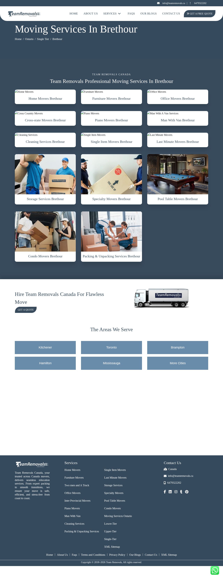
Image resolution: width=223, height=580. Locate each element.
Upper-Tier (110, 531)
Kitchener (45, 347)
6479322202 (200, 3)
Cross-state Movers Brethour (45, 120)
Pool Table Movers (114, 500)
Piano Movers (72, 508)
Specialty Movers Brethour (111, 199)
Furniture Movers (74, 477)
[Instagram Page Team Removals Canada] (176, 492)
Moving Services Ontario (118, 516)
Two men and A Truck (76, 485)
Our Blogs (148, 13)
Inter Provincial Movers (77, 500)
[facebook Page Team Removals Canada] (165, 492)
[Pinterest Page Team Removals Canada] (186, 492)
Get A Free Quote (202, 13)
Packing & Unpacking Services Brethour (111, 256)
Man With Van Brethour (178, 120)
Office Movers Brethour (178, 98)
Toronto (111, 347)
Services (110, 13)
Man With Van (72, 516)
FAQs (131, 13)
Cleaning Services (74, 523)
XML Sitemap (112, 546)
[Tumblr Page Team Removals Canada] (181, 492)
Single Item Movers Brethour (111, 142)
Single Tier (43, 39)
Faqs (74, 554)
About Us (90, 13)
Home (74, 13)
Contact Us (171, 13)
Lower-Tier (110, 523)
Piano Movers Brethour (111, 120)
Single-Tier (110, 539)
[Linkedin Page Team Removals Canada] (170, 492)
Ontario (29, 39)
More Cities (178, 363)
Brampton (177, 347)
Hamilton (45, 363)
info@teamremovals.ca (173, 3)
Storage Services (113, 485)
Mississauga (111, 363)
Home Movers (72, 469)
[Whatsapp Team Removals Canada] (214, 570)
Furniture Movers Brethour (111, 98)
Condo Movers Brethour (45, 256)
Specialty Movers (113, 492)
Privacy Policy (117, 554)
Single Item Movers (115, 469)
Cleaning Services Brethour (45, 142)
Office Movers (72, 492)
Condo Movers (112, 508)
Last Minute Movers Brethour (178, 142)
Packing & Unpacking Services (81, 531)
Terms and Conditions (93, 554)
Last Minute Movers (115, 477)
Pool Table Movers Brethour (178, 199)
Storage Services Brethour (45, 199)
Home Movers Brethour (45, 98)
